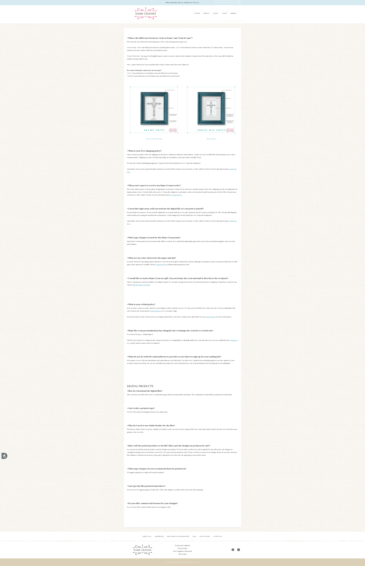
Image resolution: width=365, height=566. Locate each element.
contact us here (160, 264)
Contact (217, 536)
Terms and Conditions (182, 545)
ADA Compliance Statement (182, 551)
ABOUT (206, 13)
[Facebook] (232, 549)
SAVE (215, 13)
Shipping (159, 536)
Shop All (147, 536)
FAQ (194, 536)
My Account (182, 554)
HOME (197, 13)
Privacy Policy (182, 548)
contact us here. (176, 195)
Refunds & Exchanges (178, 536)
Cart (224, 13)
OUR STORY (205, 536)
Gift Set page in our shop (141, 285)
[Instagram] (238, 549)
